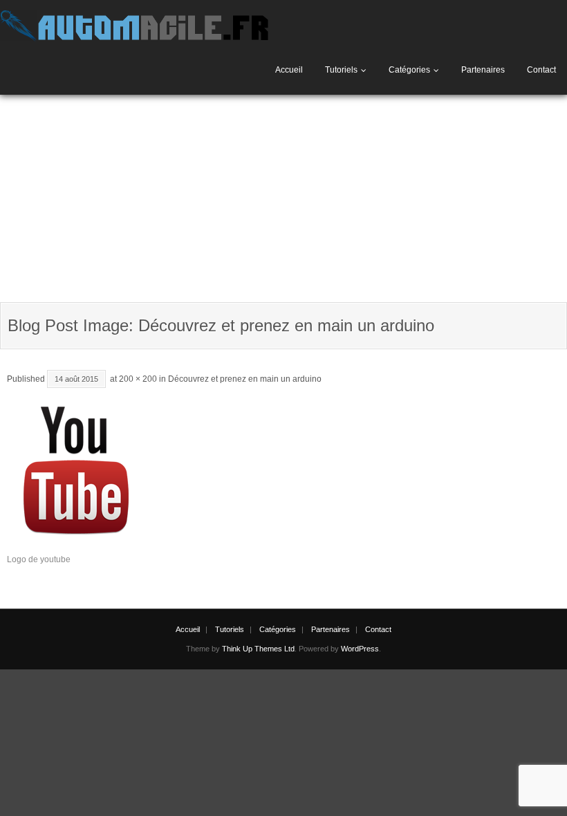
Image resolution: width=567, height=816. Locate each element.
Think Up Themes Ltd (258, 649)
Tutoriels (341, 70)
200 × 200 (138, 379)
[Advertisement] (283, 198)
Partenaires (483, 70)
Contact (541, 70)
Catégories (409, 70)
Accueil (289, 70)
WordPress (360, 649)
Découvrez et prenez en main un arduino (245, 379)
